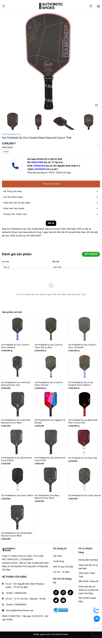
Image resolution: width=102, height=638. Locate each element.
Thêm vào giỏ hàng (51, 184)
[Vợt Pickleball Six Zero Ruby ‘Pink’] (84, 442)
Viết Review (91, 254)
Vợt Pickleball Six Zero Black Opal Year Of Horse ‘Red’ (82, 421)
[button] (3, 6)
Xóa (98, 145)
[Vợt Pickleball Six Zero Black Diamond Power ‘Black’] (51, 479)
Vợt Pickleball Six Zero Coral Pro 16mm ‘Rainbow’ (15, 346)
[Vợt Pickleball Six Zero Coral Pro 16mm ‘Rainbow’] (17, 329)
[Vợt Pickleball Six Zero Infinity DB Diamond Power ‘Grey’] (17, 366)
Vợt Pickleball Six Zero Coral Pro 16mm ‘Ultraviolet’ (82, 346)
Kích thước (7, 147)
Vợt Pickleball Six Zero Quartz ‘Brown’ (84, 495)
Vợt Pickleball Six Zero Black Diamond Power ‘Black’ (47, 496)
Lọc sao (5, 261)
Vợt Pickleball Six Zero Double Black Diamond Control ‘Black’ (16, 534)
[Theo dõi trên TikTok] (70, 592)
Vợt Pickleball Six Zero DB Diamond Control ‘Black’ (16, 459)
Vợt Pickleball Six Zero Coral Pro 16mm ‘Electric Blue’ (49, 346)
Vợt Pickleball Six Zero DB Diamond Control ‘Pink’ (50, 459)
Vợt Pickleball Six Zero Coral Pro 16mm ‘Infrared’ (49, 383)
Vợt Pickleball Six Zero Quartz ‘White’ (17, 495)
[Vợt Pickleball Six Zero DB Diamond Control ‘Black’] (17, 442)
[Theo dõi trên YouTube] (63, 600)
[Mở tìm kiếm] (90, 6)
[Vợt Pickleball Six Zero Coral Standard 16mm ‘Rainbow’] (84, 366)
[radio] (6, 152)
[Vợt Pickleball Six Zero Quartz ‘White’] (17, 479)
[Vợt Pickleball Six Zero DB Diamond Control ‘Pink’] (51, 442)
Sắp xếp (55, 261)
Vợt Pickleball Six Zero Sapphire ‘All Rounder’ (50, 421)
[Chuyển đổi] (97, 191)
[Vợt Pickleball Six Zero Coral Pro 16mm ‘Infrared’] (51, 366)
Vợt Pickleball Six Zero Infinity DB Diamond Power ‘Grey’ (15, 383)
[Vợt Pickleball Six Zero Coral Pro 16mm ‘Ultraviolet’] (84, 329)
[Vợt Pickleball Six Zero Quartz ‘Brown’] (84, 479)
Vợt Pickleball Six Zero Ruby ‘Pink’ (82, 458)
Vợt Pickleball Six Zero (11, 134)
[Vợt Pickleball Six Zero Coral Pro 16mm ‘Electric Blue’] (51, 329)
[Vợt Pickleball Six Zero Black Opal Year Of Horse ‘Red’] (84, 404)
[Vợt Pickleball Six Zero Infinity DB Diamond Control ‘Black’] (17, 404)
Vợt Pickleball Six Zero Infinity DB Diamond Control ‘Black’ (15, 421)
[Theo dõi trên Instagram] (63, 592)
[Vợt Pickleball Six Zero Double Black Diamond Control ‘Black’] (17, 517)
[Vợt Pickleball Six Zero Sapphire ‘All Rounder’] (51, 404)
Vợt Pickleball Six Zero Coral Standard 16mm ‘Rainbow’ (80, 383)
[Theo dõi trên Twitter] (56, 600)
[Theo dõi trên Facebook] (56, 592)
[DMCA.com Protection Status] (8, 625)
